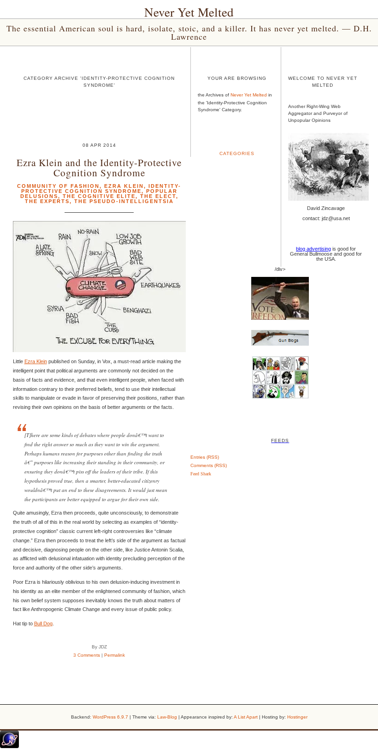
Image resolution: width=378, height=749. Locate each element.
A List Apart (246, 716)
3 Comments (86, 655)
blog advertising (313, 249)
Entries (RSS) (204, 457)
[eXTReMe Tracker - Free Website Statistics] (9, 746)
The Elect (158, 196)
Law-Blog (167, 716)
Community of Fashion (58, 186)
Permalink (114, 655)
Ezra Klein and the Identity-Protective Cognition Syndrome (99, 167)
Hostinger (297, 716)
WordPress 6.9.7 (110, 716)
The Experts (47, 201)
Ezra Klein (124, 186)
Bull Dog (43, 623)
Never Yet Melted (189, 12)
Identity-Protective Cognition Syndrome (101, 188)
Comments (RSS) (208, 465)
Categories (236, 153)
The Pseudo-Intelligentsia (124, 201)
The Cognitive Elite (99, 196)
